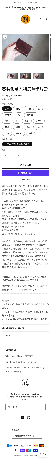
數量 (4, 150)
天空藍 (39, 121)
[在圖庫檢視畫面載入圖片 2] (25, 76)
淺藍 (18, 127)
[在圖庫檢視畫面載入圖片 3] (38, 76)
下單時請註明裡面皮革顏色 (17, 144)
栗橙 (7, 133)
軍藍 (29, 109)
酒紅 (18, 109)
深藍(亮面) (33, 133)
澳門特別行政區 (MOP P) (24, 435)
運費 (10, 99)
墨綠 (29, 127)
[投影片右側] (48, 77)
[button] (3, 19)
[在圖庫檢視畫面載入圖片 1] (12, 76)
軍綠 (7, 127)
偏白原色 (31, 115)
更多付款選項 (25, 180)
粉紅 (27, 121)
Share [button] (7, 335)
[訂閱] (42, 407)
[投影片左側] (3, 77)
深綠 (7, 109)
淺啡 (7, 121)
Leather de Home (22, 455)
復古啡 (8, 115)
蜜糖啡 (19, 133)
